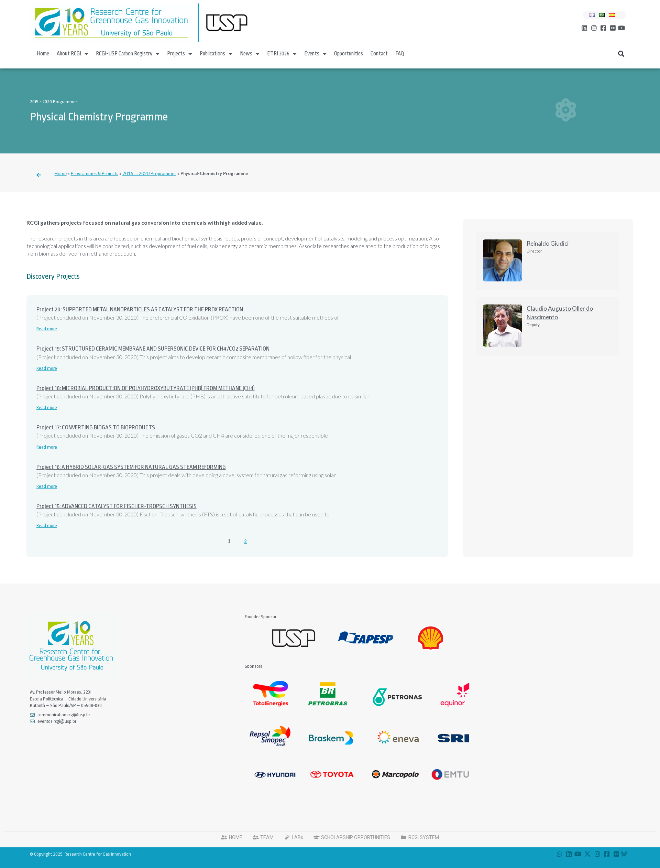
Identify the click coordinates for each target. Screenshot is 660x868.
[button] (621, 54)
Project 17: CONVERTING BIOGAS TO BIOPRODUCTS (95, 427)
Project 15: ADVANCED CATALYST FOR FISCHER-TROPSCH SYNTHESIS (116, 506)
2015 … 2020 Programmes (149, 173)
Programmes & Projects (94, 173)
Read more (46, 328)
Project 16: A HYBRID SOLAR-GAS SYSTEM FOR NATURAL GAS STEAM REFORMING (131, 467)
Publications (212, 54)
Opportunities (348, 54)
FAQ (399, 54)
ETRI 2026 (278, 54)
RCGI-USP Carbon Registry (124, 54)
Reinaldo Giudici (548, 243)
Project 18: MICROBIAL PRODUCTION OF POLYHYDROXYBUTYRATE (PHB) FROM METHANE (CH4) (145, 388)
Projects (176, 54)
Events (311, 54)
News (246, 54)
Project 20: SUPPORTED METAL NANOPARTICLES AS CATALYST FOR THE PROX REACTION (139, 309)
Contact (379, 54)
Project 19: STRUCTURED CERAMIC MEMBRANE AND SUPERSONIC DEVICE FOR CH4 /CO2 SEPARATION (153, 348)
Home (43, 54)
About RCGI (69, 54)
